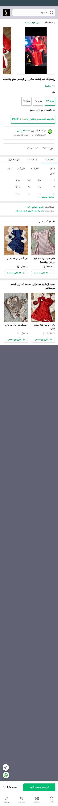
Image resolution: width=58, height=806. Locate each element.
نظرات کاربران (14, 159)
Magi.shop (50, 22)
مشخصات (32, 159)
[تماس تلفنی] (6, 767)
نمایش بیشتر (48, 197)
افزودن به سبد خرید (39, 787)
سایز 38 (50, 101)
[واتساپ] (6, 775)
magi (47, 85)
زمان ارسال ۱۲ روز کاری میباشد (29, 210)
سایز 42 (26, 101)
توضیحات (49, 159)
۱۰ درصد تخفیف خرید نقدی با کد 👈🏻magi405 (33, 119)
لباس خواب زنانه (33, 22)
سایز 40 (38, 101)
